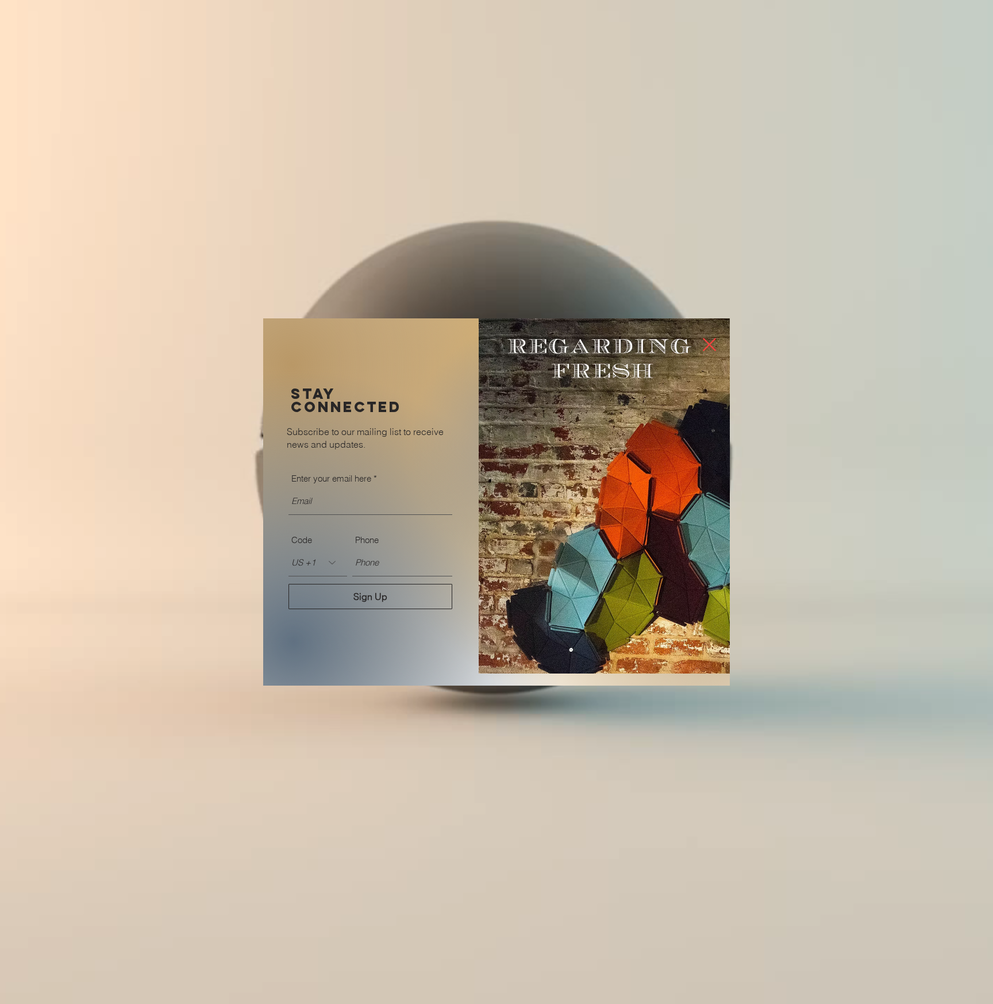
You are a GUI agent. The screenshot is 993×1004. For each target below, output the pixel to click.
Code (301, 540)
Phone (367, 540)
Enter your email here (331, 478)
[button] (709, 344)
